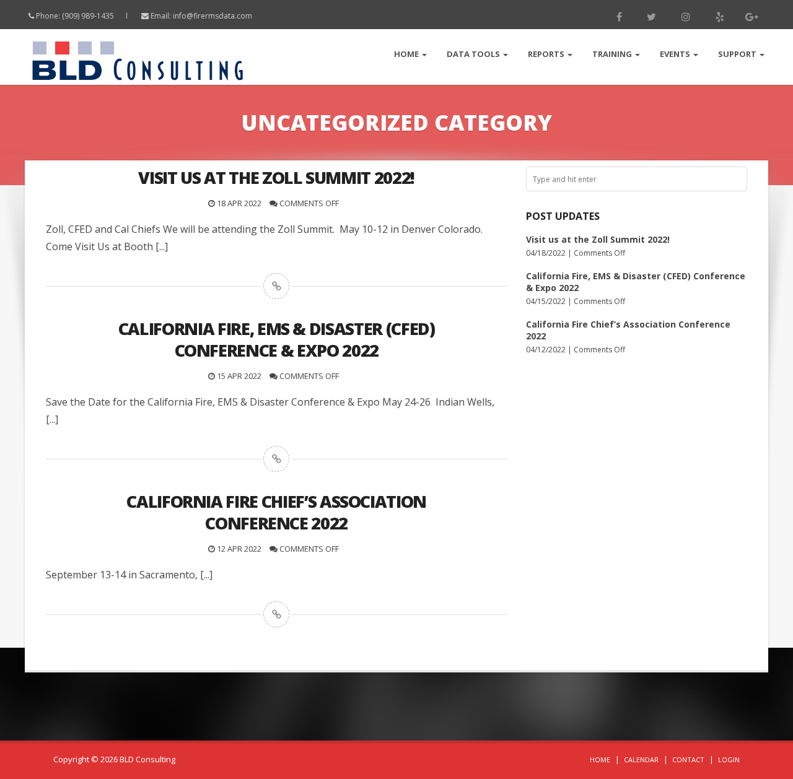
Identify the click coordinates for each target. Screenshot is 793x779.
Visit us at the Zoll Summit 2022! (598, 239)
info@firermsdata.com (212, 16)
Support (738, 53)
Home (407, 53)
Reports (547, 53)
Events (676, 53)
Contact (688, 759)
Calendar (641, 759)
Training (613, 53)
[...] (162, 246)
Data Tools (474, 53)
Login (729, 759)
